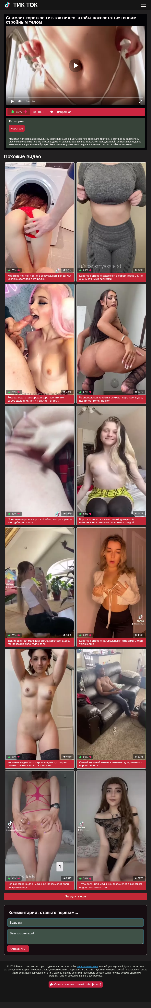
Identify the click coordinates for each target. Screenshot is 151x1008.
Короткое (17, 128)
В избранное (62, 112)
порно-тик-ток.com (87, 966)
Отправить (18, 948)
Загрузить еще (75, 896)
